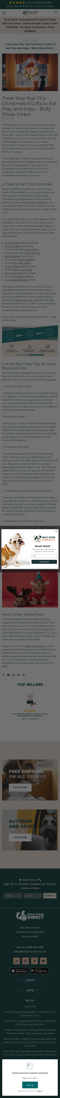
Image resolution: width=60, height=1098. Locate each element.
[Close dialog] (56, 531)
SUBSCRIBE (44, 562)
